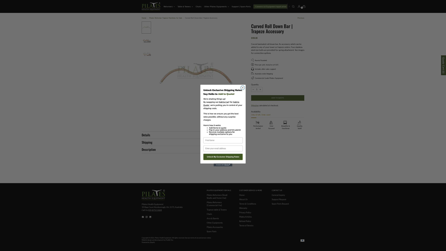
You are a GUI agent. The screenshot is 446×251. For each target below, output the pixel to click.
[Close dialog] (243, 88)
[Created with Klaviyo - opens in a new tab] (223, 164)
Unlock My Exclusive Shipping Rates (223, 157)
